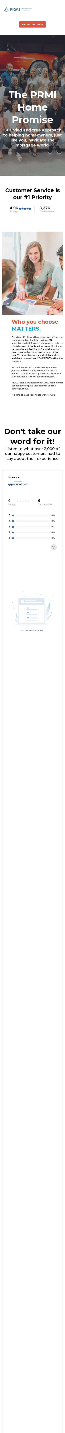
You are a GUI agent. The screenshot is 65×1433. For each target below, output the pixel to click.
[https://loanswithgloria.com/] (18, 9)
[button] (61, 9)
